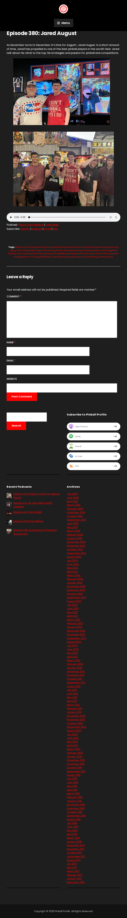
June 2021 (72, 693)
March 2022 (73, 660)
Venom (76, 256)
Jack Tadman (23, 253)
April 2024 (72, 571)
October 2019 (74, 767)
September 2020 (76, 727)
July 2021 (72, 690)
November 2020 (76, 719)
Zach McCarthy (89, 256)
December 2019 (76, 760)
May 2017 (72, 867)
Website (12, 379)
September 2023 (76, 597)
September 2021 (76, 682)
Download (52, 225)
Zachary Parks (105, 256)
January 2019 (74, 801)
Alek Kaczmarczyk (25, 247)
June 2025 (73, 523)
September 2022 (76, 638)
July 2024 (72, 560)
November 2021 (75, 675)
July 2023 (72, 605)
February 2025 (75, 534)
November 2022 (76, 634)
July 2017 (72, 863)
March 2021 (73, 705)
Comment (14, 296)
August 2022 (74, 642)
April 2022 (72, 656)
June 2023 (73, 608)
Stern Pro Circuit (30, 256)
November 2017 (76, 849)
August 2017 (74, 860)
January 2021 (74, 712)
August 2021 (73, 686)
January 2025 (74, 538)
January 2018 (74, 841)
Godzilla (87, 250)
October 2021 (74, 679)
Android (37, 229)
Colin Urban (22, 250)
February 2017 (75, 875)
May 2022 (72, 653)
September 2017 (76, 856)
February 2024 (75, 579)
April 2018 (72, 834)
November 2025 (76, 512)
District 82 (35, 250)
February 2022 (75, 664)
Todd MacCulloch (61, 256)
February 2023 (75, 623)
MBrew (63, 253)
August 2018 (74, 819)
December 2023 (76, 586)
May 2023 (72, 612)
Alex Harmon (43, 247)
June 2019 (72, 782)
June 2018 (72, 826)
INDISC (11, 253)
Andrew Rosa (58, 247)
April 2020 (72, 745)
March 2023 (73, 619)
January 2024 (75, 582)
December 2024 (76, 542)
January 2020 (74, 756)
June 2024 (73, 564)
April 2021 (72, 701)
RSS (55, 229)
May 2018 (72, 830)
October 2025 (75, 516)
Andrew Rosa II (74, 247)
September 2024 (76, 553)
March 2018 (73, 838)
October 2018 (74, 812)
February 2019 (75, 797)
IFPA (114, 250)
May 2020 (72, 741)
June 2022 (73, 649)
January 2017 (74, 878)
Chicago (104, 247)
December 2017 (76, 845)
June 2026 (73, 497)
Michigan (73, 253)
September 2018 (76, 815)
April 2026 (72, 501)
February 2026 (75, 508)
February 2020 (75, 753)
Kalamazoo (38, 253)
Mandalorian (52, 253)
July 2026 (72, 494)
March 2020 (73, 749)
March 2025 (73, 531)
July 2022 (72, 645)
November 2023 (76, 590)
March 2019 (73, 793)
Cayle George (90, 247)
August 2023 (74, 601)
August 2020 (74, 730)
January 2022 (74, 668)
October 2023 (75, 594)
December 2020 (76, 716)
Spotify (25, 229)
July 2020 (72, 734)
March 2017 (73, 871)
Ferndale (77, 250)
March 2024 (74, 575)
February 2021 (74, 708)
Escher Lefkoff (63, 250)
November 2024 (76, 545)
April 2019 (72, 790)
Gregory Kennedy (101, 250)
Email (47, 229)
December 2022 (76, 631)
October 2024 (75, 549)
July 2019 (72, 778)
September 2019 (76, 771)
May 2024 (72, 568)
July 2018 (72, 823)
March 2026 (73, 505)
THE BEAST (45, 256)
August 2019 (74, 775)
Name (11, 342)
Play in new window (31, 225)
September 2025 (76, 520)
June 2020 (73, 738)
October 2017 (74, 852)
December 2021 (76, 671)
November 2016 (76, 882)
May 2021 (72, 697)
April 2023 (72, 616)
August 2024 (74, 557)
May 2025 (72, 527)
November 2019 (76, 764)
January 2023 (74, 627)
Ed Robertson (48, 250)
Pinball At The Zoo (102, 253)
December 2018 (76, 804)
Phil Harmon (85, 253)
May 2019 (72, 786)
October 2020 (75, 723)
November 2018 (76, 808)
